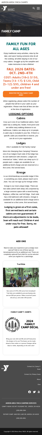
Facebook (29, 392)
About (39, 379)
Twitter (34, 392)
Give (39, 384)
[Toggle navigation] (38, 8)
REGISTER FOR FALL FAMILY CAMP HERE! (21, 94)
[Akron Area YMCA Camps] (8, 8)
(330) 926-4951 (21, 418)
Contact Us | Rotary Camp (32, 374)
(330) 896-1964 (21, 410)
